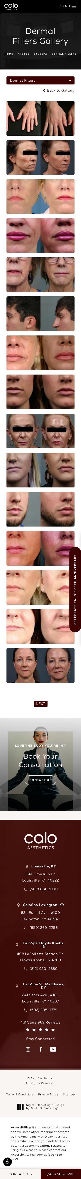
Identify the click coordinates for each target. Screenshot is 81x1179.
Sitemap (69, 1094)
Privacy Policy (48, 1094)
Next (40, 704)
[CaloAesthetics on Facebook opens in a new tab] (40, 1049)
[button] (7, 1162)
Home (9, 54)
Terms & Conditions (20, 1094)
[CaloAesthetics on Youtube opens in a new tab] (53, 1049)
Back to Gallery (60, 90)
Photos (23, 54)
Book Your (40, 756)
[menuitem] (28, 1049)
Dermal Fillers (64, 54)
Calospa (41, 54)
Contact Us (40, 780)
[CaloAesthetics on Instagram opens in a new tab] (28, 1049)
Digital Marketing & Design (45, 1106)
